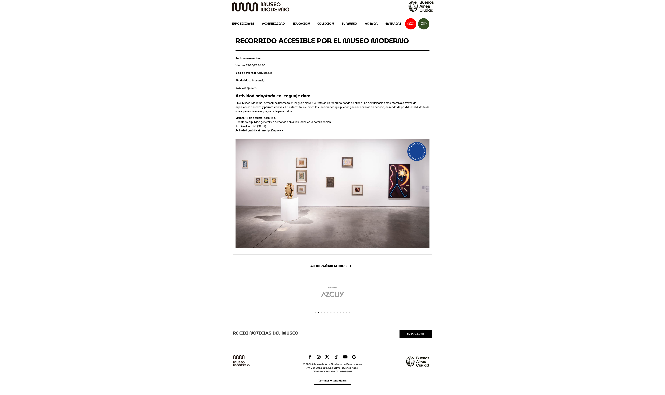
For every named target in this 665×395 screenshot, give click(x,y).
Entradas (393, 23)
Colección (325, 23)
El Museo (349, 23)
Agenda (371, 23)
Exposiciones (243, 23)
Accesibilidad (273, 23)
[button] (315, 312)
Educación (301, 23)
